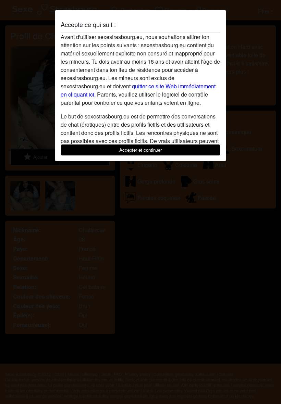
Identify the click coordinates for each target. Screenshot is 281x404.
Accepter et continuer (140, 150)
